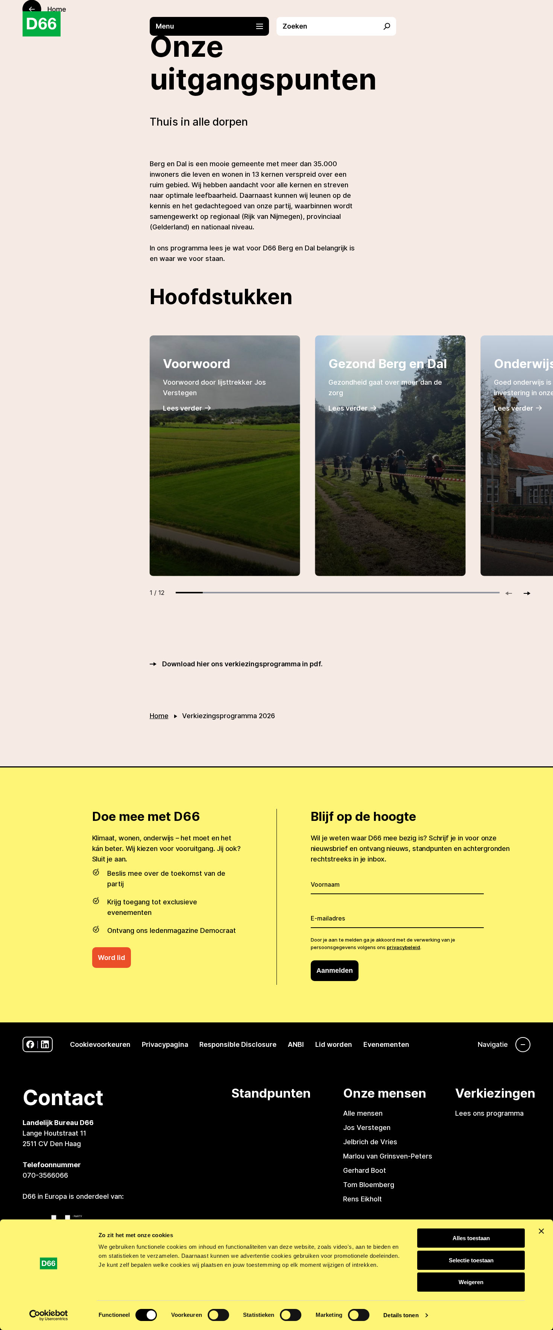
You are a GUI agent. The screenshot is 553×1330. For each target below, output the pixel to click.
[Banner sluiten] (541, 1231)
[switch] (218, 1315)
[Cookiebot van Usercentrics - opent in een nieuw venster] (49, 1315)
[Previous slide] (512, 593)
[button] (213, 26)
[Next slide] (524, 593)
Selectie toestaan (471, 1260)
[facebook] (30, 1044)
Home (159, 716)
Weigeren (471, 1282)
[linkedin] (45, 1044)
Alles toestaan (471, 1238)
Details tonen (400, 1315)
